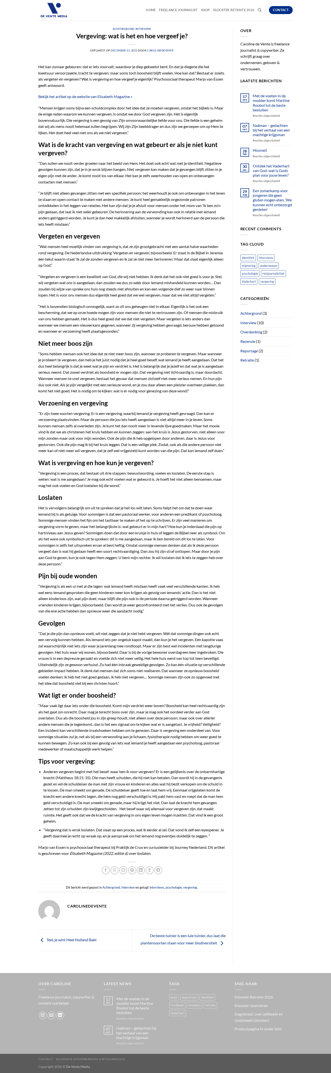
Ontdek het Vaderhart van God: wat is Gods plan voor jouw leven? (271, 170)
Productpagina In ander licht (258, 1028)
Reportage (249, 350)
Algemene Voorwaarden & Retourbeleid (90, 1059)
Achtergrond (123, 28)
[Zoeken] (259, 10)
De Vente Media (78, 1067)
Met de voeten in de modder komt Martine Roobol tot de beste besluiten (271, 102)
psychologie (174, 887)
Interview (143, 28)
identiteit (248, 258)
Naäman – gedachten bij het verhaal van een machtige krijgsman (271, 130)
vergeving (190, 887)
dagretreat (189, 997)
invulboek (177, 1005)
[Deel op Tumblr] (150, 870)
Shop (205, 10)
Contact (45, 1059)
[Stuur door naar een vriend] (123, 870)
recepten (194, 1005)
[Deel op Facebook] (106, 870)
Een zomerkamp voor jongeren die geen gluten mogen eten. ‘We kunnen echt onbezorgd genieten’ (272, 200)
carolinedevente (160, 50)
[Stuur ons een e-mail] (51, 1015)
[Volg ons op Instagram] (43, 1015)
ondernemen (268, 266)
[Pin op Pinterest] (132, 870)
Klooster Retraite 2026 (234, 10)
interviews (157, 887)
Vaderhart (249, 281)
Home (151, 10)
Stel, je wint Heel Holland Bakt (71, 940)
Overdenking (251, 332)
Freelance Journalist (178, 10)
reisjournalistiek (273, 273)
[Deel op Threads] (114, 870)
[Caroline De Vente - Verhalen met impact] (62, 10)
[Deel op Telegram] (158, 870)
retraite (210, 1005)
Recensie (247, 341)
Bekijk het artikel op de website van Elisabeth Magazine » (85, 96)
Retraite (247, 360)
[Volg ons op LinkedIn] (60, 1015)
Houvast (260, 150)
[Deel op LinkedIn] (141, 870)
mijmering (249, 266)
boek (174, 997)
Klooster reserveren (251, 1005)
